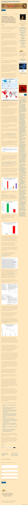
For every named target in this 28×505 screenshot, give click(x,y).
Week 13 (11, 321)
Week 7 (8, 321)
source (16, 434)
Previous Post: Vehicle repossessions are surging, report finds (5, 454)
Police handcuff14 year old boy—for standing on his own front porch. (22, 154)
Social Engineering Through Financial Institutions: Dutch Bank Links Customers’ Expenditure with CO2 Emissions (10, 424)
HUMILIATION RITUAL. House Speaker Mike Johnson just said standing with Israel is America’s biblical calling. (22, 106)
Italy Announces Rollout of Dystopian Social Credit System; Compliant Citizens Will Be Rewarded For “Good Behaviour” (10, 411)
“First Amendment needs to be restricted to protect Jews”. (22, 173)
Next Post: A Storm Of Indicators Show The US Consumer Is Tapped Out (14, 454)
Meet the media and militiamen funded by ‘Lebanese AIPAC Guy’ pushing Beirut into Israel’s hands (22, 183)
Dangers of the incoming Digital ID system (8, 418)
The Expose (3, 24)
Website (2, 476)
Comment (3, 464)
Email (2, 472)
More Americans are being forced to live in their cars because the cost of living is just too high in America (22, 188)
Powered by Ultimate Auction (24, 504)
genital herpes (10, 141)
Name (2, 469)
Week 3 (5, 321)
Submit (25, 94)
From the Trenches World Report (10, 1)
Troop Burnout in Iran (23, 171)
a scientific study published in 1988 (10, 133)
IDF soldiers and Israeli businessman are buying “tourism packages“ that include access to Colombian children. (22, 169)
